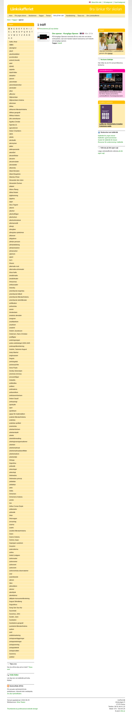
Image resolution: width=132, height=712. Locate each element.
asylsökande (13, 577)
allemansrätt (13, 223)
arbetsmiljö (13, 457)
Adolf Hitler (13, 72)
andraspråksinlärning (16, 346)
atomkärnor (13, 595)
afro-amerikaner (14, 119)
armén (11, 500)
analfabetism (13, 322)
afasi (11, 91)
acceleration (13, 57)
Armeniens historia (15, 497)
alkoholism (13, 217)
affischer (12, 94)
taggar (110, 53)
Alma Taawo (21, 702)
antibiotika (12, 383)
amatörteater (13, 279)
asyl (10, 574)
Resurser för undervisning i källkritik (110, 142)
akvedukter (13, 165)
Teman (48, 16)
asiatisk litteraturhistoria (17, 531)
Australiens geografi (16, 623)
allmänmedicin (14, 248)
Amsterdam (13, 312)
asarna (11, 525)
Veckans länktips (107, 59)
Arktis (11, 491)
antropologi (13, 402)
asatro (11, 528)
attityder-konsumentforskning (19, 598)
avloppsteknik (14, 648)
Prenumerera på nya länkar (48, 29)
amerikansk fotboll (15, 294)
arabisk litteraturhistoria (17, 417)
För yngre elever (20, 16)
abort (11, 51)
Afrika (11, 106)
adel (10, 63)
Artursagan (13, 518)
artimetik (12, 512)
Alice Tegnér (13, 205)
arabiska (12, 420)
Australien (12, 620)
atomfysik (12, 592)
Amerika (12, 288)
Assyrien (12, 546)
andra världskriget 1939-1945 (19, 343)
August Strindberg (15, 601)
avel (10, 632)
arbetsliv (12, 445)
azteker (11, 657)
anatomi (12, 328)
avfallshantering (14, 635)
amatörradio (13, 275)
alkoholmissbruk (15, 220)
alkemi (11, 208)
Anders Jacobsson (15, 331)
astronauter (13, 558)
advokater (12, 88)
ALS (10, 260)
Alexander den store (16, 180)
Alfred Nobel (13, 192)
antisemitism (13, 392)
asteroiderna (13, 549)
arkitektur (12, 485)
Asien (11, 534)
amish (11, 309)
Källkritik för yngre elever (106, 136)
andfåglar (12, 337)
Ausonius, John (14, 614)
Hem (10, 16)
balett (60, 43)
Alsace (11, 263)
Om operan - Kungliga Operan (65, 33)
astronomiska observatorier (18, 571)
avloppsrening (14, 645)
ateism (11, 580)
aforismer (12, 103)
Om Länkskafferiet (92, 16)
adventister (13, 82)
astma (11, 552)
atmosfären (13, 586)
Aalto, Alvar (13, 42)
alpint (11, 257)
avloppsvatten (14, 651)
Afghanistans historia (16, 100)
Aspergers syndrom (16, 543)
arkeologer (13, 469)
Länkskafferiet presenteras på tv (110, 92)
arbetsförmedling (15, 438)
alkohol (11, 211)
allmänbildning (14, 245)
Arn (10, 503)
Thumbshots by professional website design (22, 709)
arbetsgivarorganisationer (18, 442)
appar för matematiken (17, 414)
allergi (11, 226)
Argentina (12, 463)
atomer (11, 589)
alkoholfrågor (14, 214)
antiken (11, 386)
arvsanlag (12, 522)
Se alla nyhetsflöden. (14, 694)
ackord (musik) (14, 60)
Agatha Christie (14, 122)
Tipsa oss (80, 16)
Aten (11, 583)
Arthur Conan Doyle (16, 506)
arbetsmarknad (14, 448)
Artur (11, 515)
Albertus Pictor (14, 177)
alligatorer (12, 238)
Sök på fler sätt (58, 16)
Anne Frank (13, 368)
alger (11, 202)
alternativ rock (14, 266)
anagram (12, 318)
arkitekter (12, 481)
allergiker (12, 229)
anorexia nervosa (15, 374)
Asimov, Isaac (14, 540)
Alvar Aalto (13, 272)
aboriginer (12, 48)
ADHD (11, 66)
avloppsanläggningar (16, 638)
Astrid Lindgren (14, 555)
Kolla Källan (14, 675)
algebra (12, 199)
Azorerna (12, 654)
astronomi (12, 565)
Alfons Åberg (13, 189)
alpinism (12, 254)
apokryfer (12, 405)
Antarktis (12, 380)
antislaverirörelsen (15, 395)
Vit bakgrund (107, 2)
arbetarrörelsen (14, 429)
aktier (11, 146)
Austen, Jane (13, 617)
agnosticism (13, 128)
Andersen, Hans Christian (18, 334)
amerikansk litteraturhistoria (19, 297)
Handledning (70, 16)
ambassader (13, 285)
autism (11, 629)
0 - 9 (10, 38)
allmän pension (14, 242)
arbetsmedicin (14, 454)
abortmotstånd (14, 54)
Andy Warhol (13, 352)
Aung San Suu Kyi (15, 608)
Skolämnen (32, 16)
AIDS (11, 134)
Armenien (12, 494)
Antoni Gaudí (13, 398)
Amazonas (13, 282)
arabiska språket (15, 423)
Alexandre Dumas (15, 183)
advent (11, 79)
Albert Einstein (14, 171)
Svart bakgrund (119, 2)
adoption (12, 76)
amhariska (13, 306)
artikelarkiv (13, 509)
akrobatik (12, 140)
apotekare (12, 411)
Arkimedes (13, 475)
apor (11, 408)
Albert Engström (14, 174)
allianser (12, 236)
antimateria (13, 389)
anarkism (12, 325)
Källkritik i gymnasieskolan (107, 138)
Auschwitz (12, 611)
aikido (11, 137)
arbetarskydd (13, 432)
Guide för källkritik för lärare (107, 140)
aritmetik (12, 466)
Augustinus (13, 605)
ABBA (11, 45)
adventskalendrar (15, 85)
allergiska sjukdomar (16, 232)
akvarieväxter (14, 162)
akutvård (12, 152)
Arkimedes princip (15, 478)
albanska (12, 168)
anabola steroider (15, 315)
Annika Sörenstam (15, 371)
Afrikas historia (14, 115)
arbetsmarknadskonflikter (18, 451)
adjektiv (12, 69)
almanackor (13, 251)
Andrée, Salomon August (18, 349)
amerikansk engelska (16, 291)
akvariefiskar (13, 156)
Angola (11, 358)
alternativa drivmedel (16, 269)
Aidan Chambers (15, 131)
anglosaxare (13, 355)
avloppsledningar (15, 641)
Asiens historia (14, 537)
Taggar (41, 16)
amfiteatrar (13, 303)
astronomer (13, 561)
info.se (122, 711)
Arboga (11, 460)
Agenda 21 (13, 125)
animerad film (14, 365)
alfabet (11, 186)
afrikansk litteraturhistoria (18, 109)
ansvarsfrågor (14, 377)
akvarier (12, 159)
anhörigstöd (13, 362)
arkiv (11, 488)
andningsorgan (14, 340)
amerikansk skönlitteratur (18, 300)
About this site (96, 2)
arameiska (13, 426)
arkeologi (12, 472)
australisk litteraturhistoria (18, 626)
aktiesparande (14, 149)
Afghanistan (13, 97)
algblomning (13, 195)
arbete (11, 435)
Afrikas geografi (14, 112)
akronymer (13, 143)
